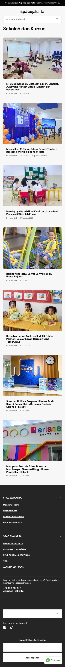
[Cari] (58, 19)
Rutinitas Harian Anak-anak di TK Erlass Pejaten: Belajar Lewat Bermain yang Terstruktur (29, 338)
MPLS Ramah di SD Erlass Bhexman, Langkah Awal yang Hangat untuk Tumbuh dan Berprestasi (32, 86)
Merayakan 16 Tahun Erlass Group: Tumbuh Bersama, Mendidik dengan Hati (31, 150)
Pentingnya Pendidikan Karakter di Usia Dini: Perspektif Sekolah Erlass (32, 213)
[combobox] (32, 19)
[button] (4, 11)
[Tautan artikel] (32, 68)
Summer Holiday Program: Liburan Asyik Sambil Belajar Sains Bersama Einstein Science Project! (30, 404)
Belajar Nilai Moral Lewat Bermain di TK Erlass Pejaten (29, 275)
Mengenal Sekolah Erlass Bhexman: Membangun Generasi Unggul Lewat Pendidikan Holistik (28, 469)
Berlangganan (32, 657)
